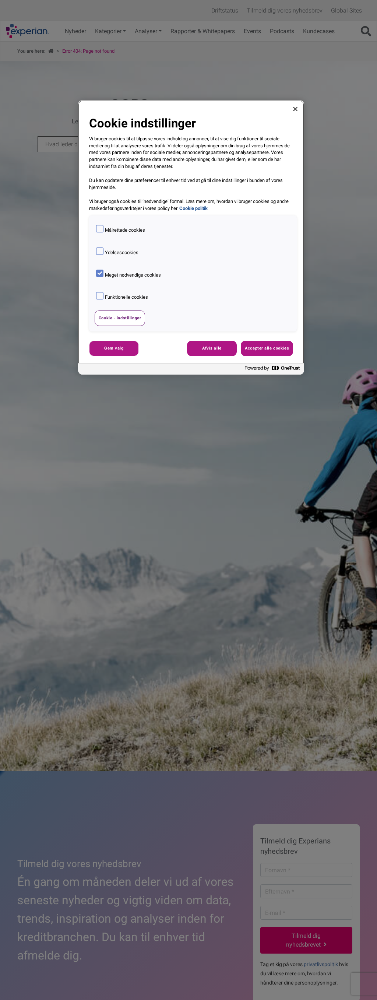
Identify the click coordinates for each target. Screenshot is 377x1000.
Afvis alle (212, 348)
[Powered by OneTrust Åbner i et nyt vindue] (272, 370)
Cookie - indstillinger (120, 317)
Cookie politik (193, 208)
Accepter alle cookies (267, 348)
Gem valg (114, 348)
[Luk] (295, 109)
